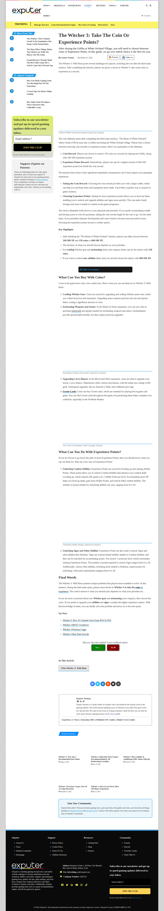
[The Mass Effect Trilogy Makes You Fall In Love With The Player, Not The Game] (18, 52)
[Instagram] (81, 885)
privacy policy (40, 155)
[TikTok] (86, 885)
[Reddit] (108, 683)
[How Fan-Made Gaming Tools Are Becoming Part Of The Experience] (18, 83)
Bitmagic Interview (41, 25)
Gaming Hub (93, 844)
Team (18, 848)
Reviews (101, 6)
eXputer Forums (76, 812)
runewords (76, 311)
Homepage (20, 856)
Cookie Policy (57, 848)
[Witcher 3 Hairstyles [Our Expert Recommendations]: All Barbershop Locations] (105, 746)
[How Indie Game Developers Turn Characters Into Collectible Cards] (18, 105)
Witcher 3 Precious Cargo (74, 629)
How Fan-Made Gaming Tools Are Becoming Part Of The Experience (39, 83)
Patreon (91, 852)
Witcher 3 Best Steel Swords (76, 634)
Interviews (74, 6)
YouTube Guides (130, 852)
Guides (88, 6)
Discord (127, 848)
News (46, 6)
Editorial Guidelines (23, 852)
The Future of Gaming (87, 25)
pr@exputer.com (83, 873)
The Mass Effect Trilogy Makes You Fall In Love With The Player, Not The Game (39, 52)
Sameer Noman (66, 58)
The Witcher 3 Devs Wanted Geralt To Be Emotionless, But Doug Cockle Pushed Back (39, 41)
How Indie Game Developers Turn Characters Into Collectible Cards (38, 104)
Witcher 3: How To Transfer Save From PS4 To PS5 (87, 620)
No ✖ (113, 648)
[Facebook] (92, 683)
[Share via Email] (113, 683)
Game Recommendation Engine (63, 25)
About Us (20, 844)
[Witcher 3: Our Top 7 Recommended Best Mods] (73, 746)
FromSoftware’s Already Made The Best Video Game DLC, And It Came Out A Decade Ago (40, 62)
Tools (112, 6)
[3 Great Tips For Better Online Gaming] (18, 94)
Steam (112, 714)
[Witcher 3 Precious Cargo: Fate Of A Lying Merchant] (73, 776)
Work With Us (129, 856)
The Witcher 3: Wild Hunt (74, 668)
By (60, 58)
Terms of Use (57, 852)
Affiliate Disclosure (59, 856)
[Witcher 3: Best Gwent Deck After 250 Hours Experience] (105, 776)
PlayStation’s (103, 25)
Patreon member (41, 180)
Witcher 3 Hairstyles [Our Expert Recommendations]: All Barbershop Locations (104, 759)
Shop (90, 848)
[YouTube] (77, 885)
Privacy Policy (57, 844)
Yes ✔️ (98, 648)
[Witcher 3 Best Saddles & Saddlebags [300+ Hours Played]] (137, 746)
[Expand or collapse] (129, 269)
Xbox (113, 25)
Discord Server (91, 812)
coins (138, 587)
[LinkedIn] (102, 683)
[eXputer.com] (27, 11)
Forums (124, 6)
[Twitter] (97, 683)
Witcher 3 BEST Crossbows (76, 625)
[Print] (118, 683)
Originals (59, 6)
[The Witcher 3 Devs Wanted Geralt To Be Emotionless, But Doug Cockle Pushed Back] (18, 41)
